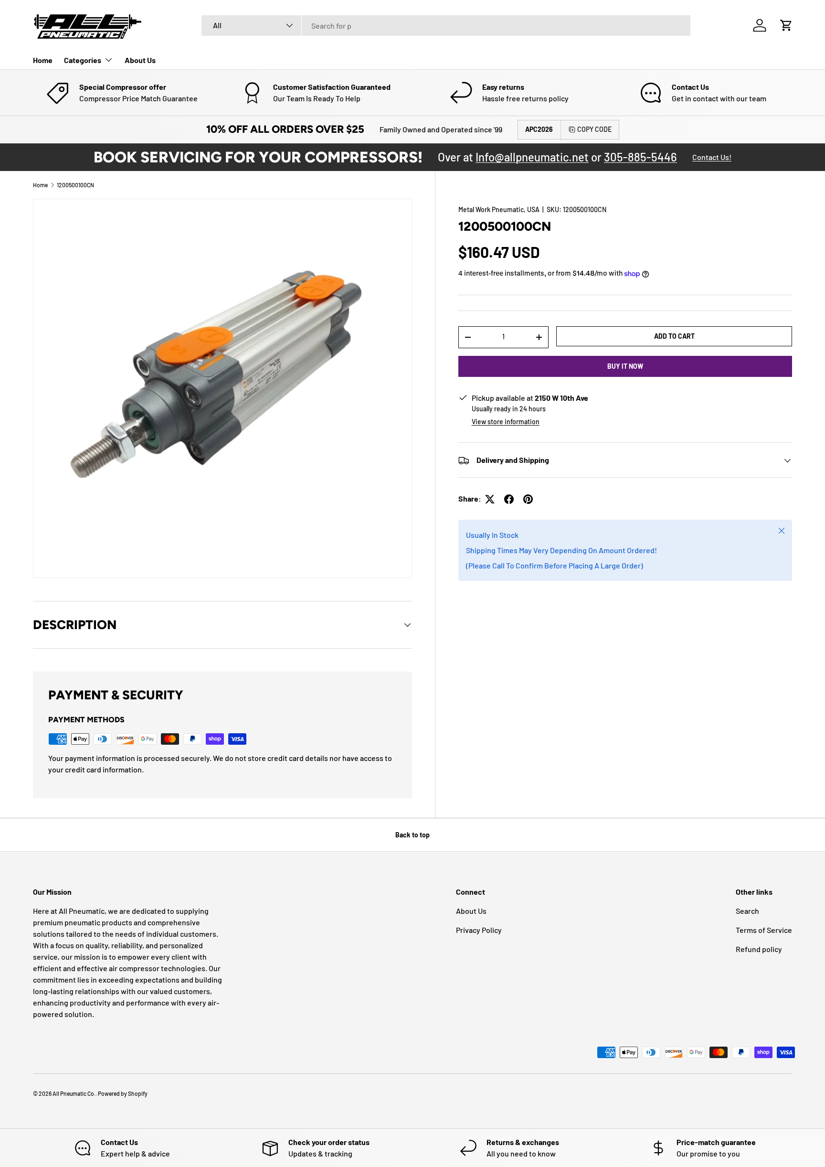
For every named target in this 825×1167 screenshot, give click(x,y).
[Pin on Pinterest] (528, 499)
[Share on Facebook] (508, 499)
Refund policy (759, 948)
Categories (82, 59)
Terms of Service (764, 929)
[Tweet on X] (489, 499)
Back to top (412, 835)
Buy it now (625, 366)
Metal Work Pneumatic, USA (498, 209)
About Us (140, 59)
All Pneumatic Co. (74, 1093)
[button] (786, 25)
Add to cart (674, 336)
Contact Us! (711, 156)
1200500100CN (75, 185)
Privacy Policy (479, 929)
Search (747, 910)
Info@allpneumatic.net (532, 157)
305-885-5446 (640, 157)
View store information (505, 422)
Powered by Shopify (123, 1093)
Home (43, 59)
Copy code (594, 129)
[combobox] (445, 25)
